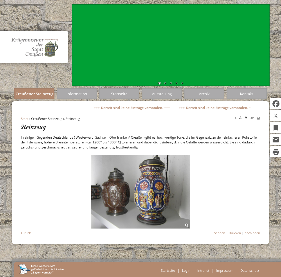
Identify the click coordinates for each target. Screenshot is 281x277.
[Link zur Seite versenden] (252, 118)
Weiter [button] (263, 44)
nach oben (252, 233)
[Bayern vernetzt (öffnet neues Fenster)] (41, 273)
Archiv (204, 93)
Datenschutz (249, 270)
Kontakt (246, 93)
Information (77, 93)
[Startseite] (38, 64)
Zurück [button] (78, 44)
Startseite (119, 93)
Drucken (235, 233)
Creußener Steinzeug (34, 93)
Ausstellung (162, 93)
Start (24, 118)
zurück (26, 233)
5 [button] (182, 83)
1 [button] (159, 83)
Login (186, 270)
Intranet (203, 270)
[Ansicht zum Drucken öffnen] (258, 118)
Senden (219, 233)
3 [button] (170, 83)
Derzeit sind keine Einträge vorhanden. (122, 107)
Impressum (224, 270)
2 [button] (165, 83)
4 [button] (176, 83)
